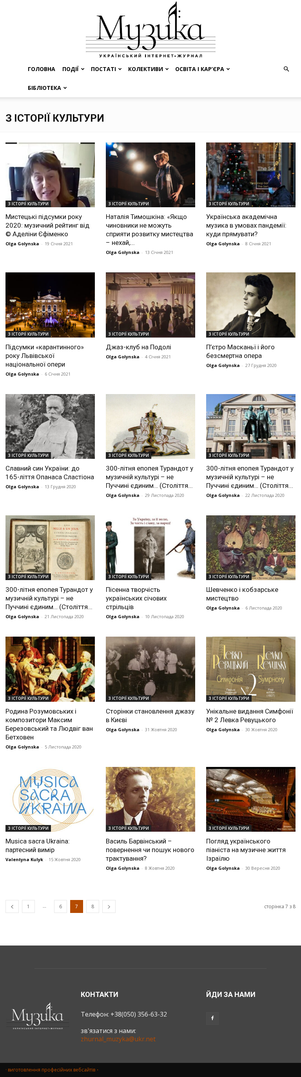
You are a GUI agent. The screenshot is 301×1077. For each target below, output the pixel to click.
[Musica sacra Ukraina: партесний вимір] (50, 799)
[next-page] (109, 906)
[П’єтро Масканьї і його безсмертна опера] (251, 304)
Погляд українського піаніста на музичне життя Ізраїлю (246, 849)
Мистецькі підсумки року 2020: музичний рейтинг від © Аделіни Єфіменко (47, 225)
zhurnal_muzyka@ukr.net (118, 1039)
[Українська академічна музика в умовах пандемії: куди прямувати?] (251, 174)
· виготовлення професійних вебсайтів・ (52, 1069)
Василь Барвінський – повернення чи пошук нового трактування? (150, 849)
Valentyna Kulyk (24, 859)
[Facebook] (212, 1018)
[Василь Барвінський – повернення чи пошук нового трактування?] (150, 799)
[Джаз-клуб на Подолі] (150, 304)
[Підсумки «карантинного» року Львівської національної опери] (50, 304)
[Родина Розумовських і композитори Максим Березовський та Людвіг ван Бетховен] (50, 669)
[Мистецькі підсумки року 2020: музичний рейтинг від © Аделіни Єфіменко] (50, 174)
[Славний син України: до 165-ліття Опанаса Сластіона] (50, 426)
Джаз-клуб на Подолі (138, 347)
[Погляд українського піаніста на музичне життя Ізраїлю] (251, 799)
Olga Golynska (22, 243)
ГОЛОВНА (41, 69)
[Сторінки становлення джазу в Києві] (150, 669)
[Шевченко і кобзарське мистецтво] (251, 547)
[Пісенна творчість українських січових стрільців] (150, 547)
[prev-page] (12, 906)
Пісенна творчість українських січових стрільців (136, 598)
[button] (286, 69)
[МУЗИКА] (150, 30)
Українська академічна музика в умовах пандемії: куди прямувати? (246, 225)
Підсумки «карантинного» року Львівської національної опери (44, 355)
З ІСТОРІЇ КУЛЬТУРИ (28, 203)
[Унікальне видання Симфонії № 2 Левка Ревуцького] (251, 669)
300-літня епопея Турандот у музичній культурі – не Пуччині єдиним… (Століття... (149, 476)
